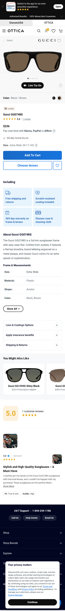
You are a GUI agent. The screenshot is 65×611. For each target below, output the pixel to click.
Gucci (9, 40)
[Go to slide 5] (37, 78)
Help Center (32, 518)
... (3, 40)
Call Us (15, 518)
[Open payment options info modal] (53, 131)
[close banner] (2, 6)
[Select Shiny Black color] (53, 98)
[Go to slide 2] (30, 78)
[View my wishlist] (53, 31)
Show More (8, 486)
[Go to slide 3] (32, 78)
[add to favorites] (57, 165)
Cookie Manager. (15, 595)
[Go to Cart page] (61, 31)
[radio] (18, 9)
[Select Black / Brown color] (59, 98)
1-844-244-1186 (41, 510)
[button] (32, 16)
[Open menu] (4, 31)
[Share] (60, 85)
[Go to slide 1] (28, 78)
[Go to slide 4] (34, 78)
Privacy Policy (28, 589)
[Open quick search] (38, 31)
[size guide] (36, 145)
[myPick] (59, 40)
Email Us (49, 518)
